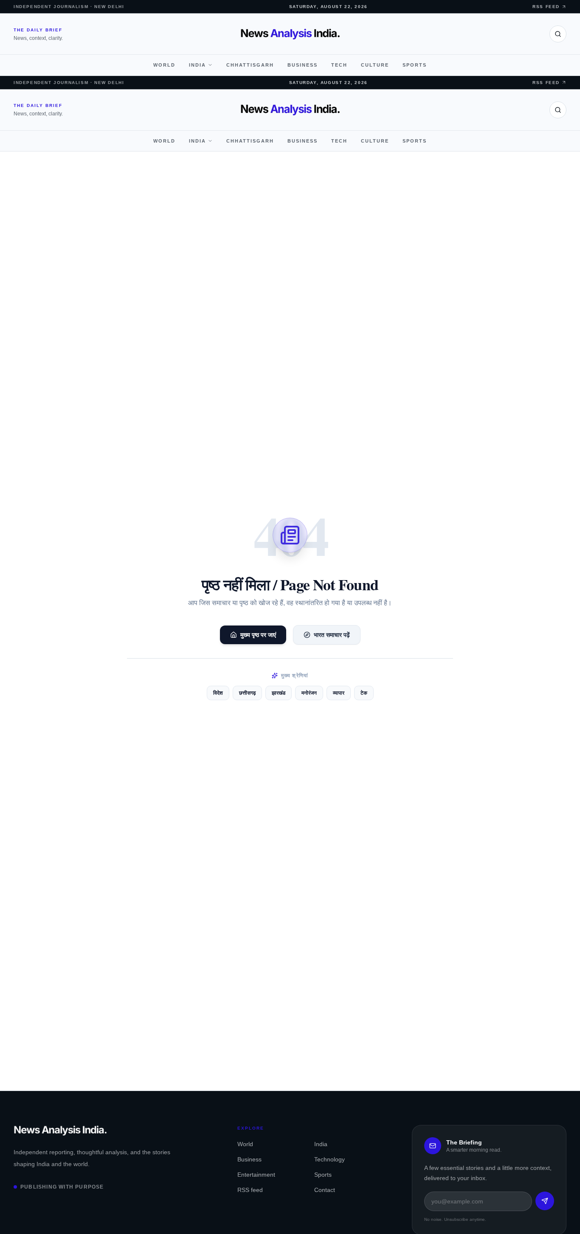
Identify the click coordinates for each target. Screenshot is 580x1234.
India (197, 64)
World (164, 64)
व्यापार (338, 693)
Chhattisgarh (250, 64)
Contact (324, 1189)
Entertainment (256, 1174)
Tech (339, 64)
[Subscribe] (544, 1201)
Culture (375, 64)
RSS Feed (546, 6)
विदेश (218, 693)
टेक (363, 693)
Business (302, 64)
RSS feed (250, 1189)
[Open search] (557, 33)
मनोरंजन (309, 693)
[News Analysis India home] (290, 34)
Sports (415, 64)
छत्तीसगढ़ (247, 693)
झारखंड (278, 693)
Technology (329, 1159)
